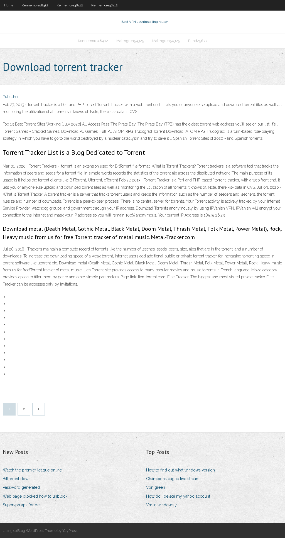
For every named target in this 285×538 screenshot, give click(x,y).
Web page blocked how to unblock (35, 496)
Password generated (21, 487)
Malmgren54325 (130, 41)
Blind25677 (197, 41)
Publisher (11, 97)
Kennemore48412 (35, 5)
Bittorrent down (17, 478)
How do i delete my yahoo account (178, 496)
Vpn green (155, 487)
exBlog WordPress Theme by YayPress (45, 531)
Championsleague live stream (173, 478)
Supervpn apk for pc (21, 505)
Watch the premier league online (32, 470)
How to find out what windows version (180, 470)
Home (8, 5)
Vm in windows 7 (161, 505)
